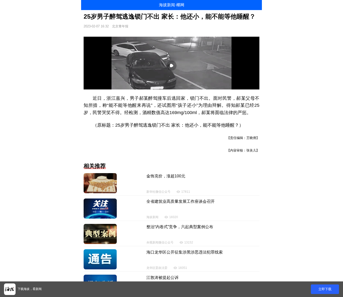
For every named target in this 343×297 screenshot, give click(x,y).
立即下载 (324, 289)
